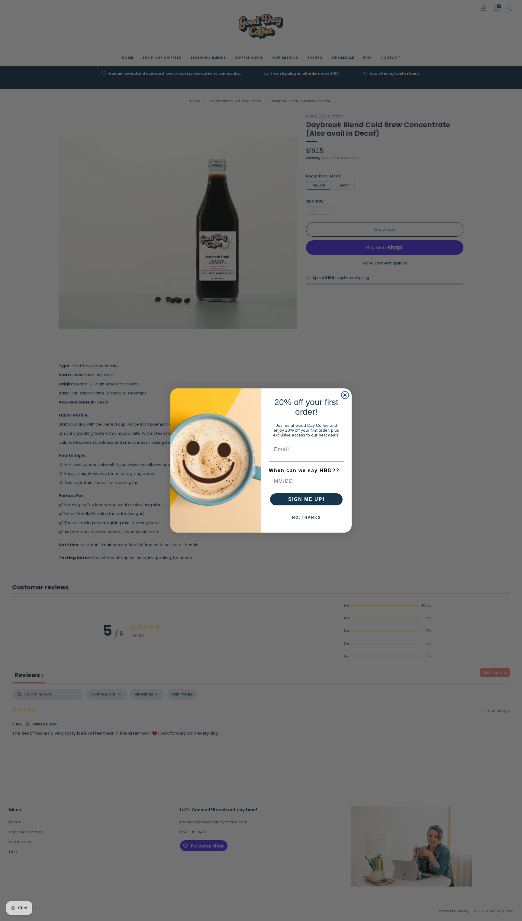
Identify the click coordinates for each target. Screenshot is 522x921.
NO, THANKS (306, 517)
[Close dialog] (345, 395)
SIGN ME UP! (306, 499)
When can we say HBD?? (304, 470)
